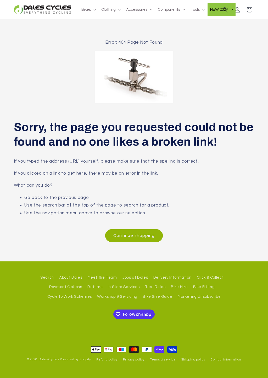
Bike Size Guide (157, 297)
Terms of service (163, 359)
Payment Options (65, 287)
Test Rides (155, 287)
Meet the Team (102, 277)
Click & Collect (210, 277)
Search (47, 277)
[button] (225, 10)
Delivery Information (172, 277)
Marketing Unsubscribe (199, 297)
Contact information (226, 359)
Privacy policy (133, 359)
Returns (94, 287)
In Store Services (124, 287)
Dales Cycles (49, 359)
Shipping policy (193, 359)
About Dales (70, 277)
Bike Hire (179, 287)
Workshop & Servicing (117, 297)
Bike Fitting (204, 287)
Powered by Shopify (75, 359)
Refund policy (107, 359)
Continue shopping (134, 235)
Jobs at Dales (135, 277)
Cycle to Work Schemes (69, 297)
